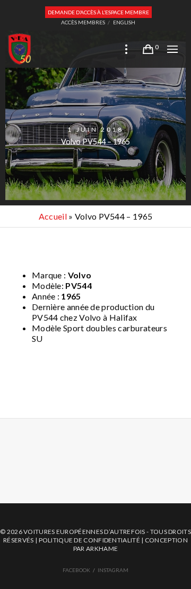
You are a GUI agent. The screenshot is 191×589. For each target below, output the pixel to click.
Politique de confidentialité (89, 540)
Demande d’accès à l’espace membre (98, 12)
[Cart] (148, 49)
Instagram (113, 570)
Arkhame (102, 548)
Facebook (76, 570)
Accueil (53, 216)
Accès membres (83, 22)
